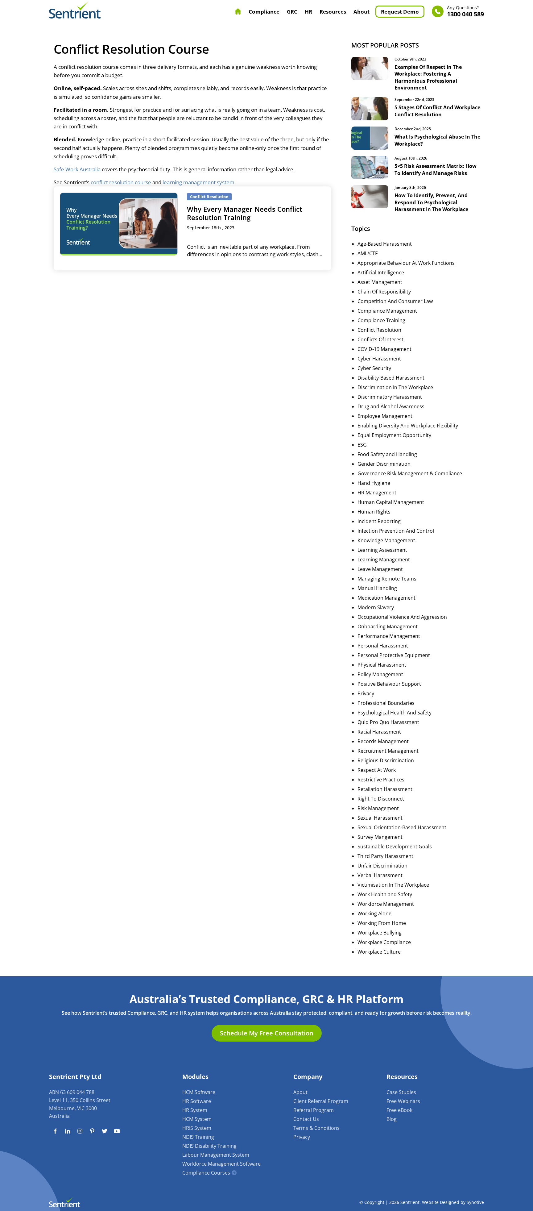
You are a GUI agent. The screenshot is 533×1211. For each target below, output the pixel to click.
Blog (391, 1119)
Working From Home (381, 923)
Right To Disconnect (380, 798)
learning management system (198, 182)
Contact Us (306, 1119)
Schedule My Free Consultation (266, 1033)
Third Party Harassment (385, 856)
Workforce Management (385, 904)
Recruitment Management (388, 750)
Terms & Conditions (316, 1128)
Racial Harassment (379, 731)
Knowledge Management (386, 540)
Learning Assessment (382, 550)
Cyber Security (374, 368)
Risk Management (378, 808)
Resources (333, 11)
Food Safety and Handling (387, 454)
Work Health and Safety (384, 894)
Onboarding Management (387, 626)
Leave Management (380, 569)
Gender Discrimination (384, 463)
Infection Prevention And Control (395, 530)
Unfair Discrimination (382, 865)
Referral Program (313, 1110)
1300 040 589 (465, 11)
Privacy (365, 693)
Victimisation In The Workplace (393, 884)
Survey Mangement (380, 837)
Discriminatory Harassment (389, 396)
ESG (362, 444)
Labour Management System (215, 1154)
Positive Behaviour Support (389, 683)
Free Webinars (403, 1101)
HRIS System (196, 1128)
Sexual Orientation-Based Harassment (401, 827)
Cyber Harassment (379, 358)
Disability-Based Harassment (390, 377)
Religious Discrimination (385, 760)
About (361, 11)
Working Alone (374, 913)
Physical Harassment (381, 664)
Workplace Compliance (384, 942)
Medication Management (386, 597)
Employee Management (384, 416)
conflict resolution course (121, 182)
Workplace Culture (379, 951)
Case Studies (401, 1092)
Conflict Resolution (379, 330)
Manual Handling (377, 588)
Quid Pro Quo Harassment (388, 722)
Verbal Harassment (380, 875)
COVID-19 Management (384, 349)
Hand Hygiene (373, 483)
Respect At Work (376, 770)
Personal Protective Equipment (393, 655)
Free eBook (399, 1110)
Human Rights (373, 511)
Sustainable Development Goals (394, 846)
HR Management (376, 492)
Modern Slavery (375, 607)
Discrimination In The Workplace (395, 387)
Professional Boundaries (386, 703)
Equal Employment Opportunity (394, 435)
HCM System (197, 1119)
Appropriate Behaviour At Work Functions (406, 263)
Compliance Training (381, 320)
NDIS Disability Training (209, 1145)
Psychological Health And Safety (394, 712)
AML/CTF (367, 253)
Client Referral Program (320, 1101)
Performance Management (388, 636)
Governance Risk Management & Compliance (409, 473)
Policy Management (380, 674)
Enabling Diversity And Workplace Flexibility (407, 425)
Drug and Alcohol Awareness (390, 406)
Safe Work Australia (77, 169)
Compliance (264, 11)
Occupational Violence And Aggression (402, 617)
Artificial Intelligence (380, 272)
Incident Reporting (379, 521)
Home (238, 11)
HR (308, 11)
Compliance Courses (206, 1172)
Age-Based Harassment (384, 243)
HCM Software (198, 1092)
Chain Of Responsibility (384, 291)
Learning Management (383, 559)
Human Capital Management (390, 502)
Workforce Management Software (221, 1163)
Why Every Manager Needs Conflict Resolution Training (244, 213)
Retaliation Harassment (384, 789)
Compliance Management (387, 310)
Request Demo (400, 11)
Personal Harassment (382, 645)
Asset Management (379, 282)
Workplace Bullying (379, 932)
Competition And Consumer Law (395, 301)
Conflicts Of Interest (380, 339)
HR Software (196, 1101)
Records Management (383, 741)
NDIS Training (198, 1137)
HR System (194, 1110)
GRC (292, 11)
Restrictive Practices (380, 779)
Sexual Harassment (380, 817)
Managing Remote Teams (386, 578)
